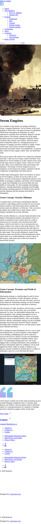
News (7, 31)
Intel (10, 21)
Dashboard (13, 19)
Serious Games (14, 25)
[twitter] (23, 444)
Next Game (4, 414)
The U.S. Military (15, 13)
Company (8, 33)
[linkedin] (5, 446)
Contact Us (9, 430)
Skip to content (5, 1)
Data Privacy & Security (13, 438)
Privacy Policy (10, 440)
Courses (12, 23)
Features (8, 17)
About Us (12, 35)
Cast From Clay (15, 494)
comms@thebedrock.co (8, 424)
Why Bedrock (10, 11)
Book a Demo (10, 39)
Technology (9, 29)
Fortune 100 (13, 15)
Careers (7, 432)
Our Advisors (14, 37)
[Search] (23, 43)
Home (7, 9)
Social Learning (14, 27)
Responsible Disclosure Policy (15, 436)
